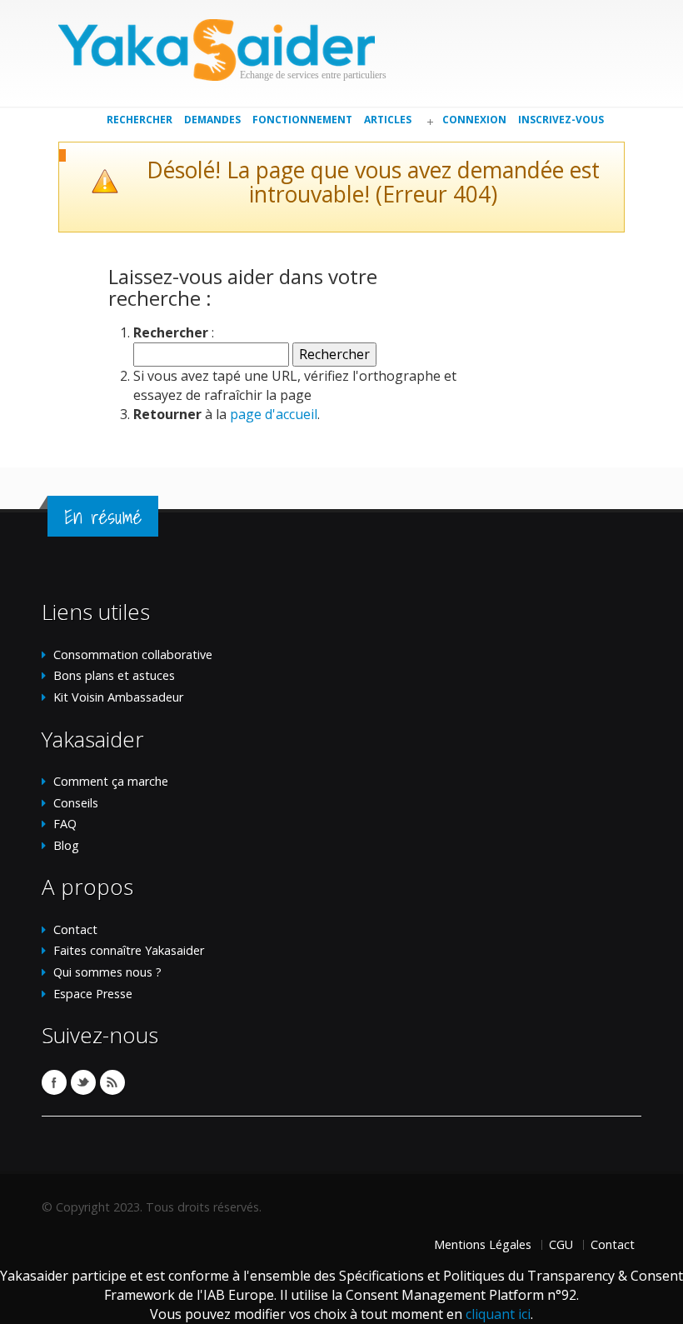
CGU (561, 1244)
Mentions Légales (482, 1244)
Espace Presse (92, 994)
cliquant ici (498, 1314)
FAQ (65, 824)
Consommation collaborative (132, 654)
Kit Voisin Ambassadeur (118, 697)
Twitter (83, 1082)
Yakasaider (216, 50)
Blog (66, 845)
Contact (75, 929)
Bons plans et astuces (114, 675)
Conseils (75, 803)
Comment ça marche (110, 781)
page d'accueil (273, 414)
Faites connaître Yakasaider (128, 950)
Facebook (54, 1082)
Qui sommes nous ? (107, 972)
